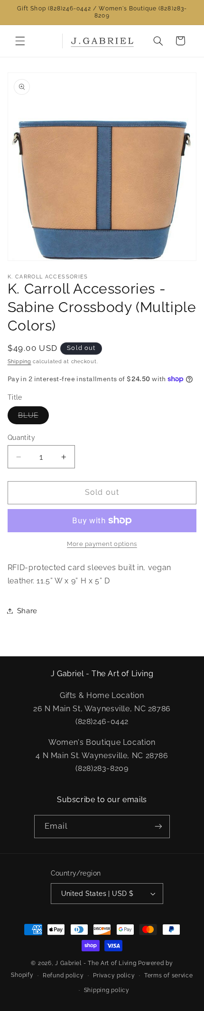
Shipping (19, 361)
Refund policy (63, 975)
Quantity (21, 437)
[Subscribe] (158, 826)
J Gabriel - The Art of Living (95, 963)
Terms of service (168, 975)
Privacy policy (114, 975)
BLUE (33, 417)
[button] (20, 41)
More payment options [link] (102, 543)
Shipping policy (107, 990)
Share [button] (27, 611)
